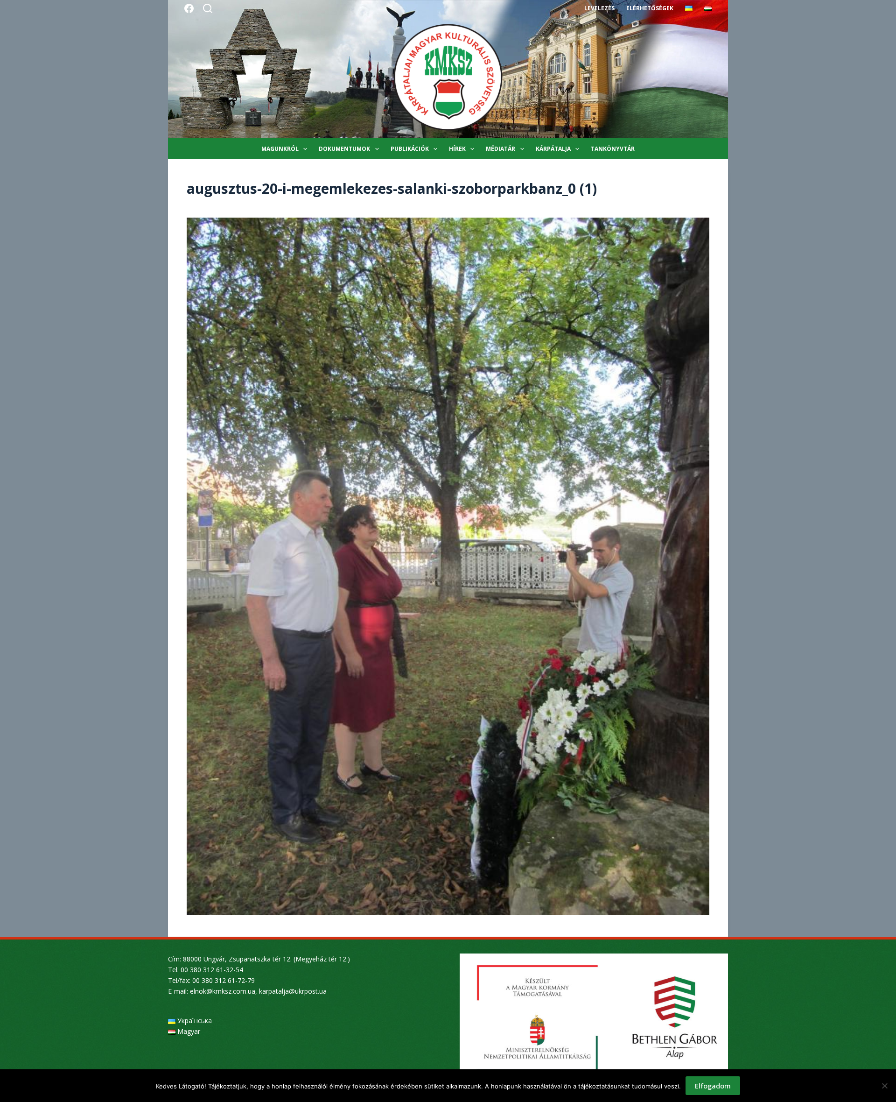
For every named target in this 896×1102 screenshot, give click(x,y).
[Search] (207, 8)
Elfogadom (713, 1085)
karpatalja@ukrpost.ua (293, 991)
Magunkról (280, 149)
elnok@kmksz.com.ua (222, 991)
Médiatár (500, 149)
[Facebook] (189, 8)
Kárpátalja (553, 149)
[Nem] (884, 1085)
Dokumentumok (344, 149)
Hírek (457, 149)
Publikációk (410, 149)
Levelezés (599, 8)
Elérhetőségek (649, 8)
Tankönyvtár (613, 149)
